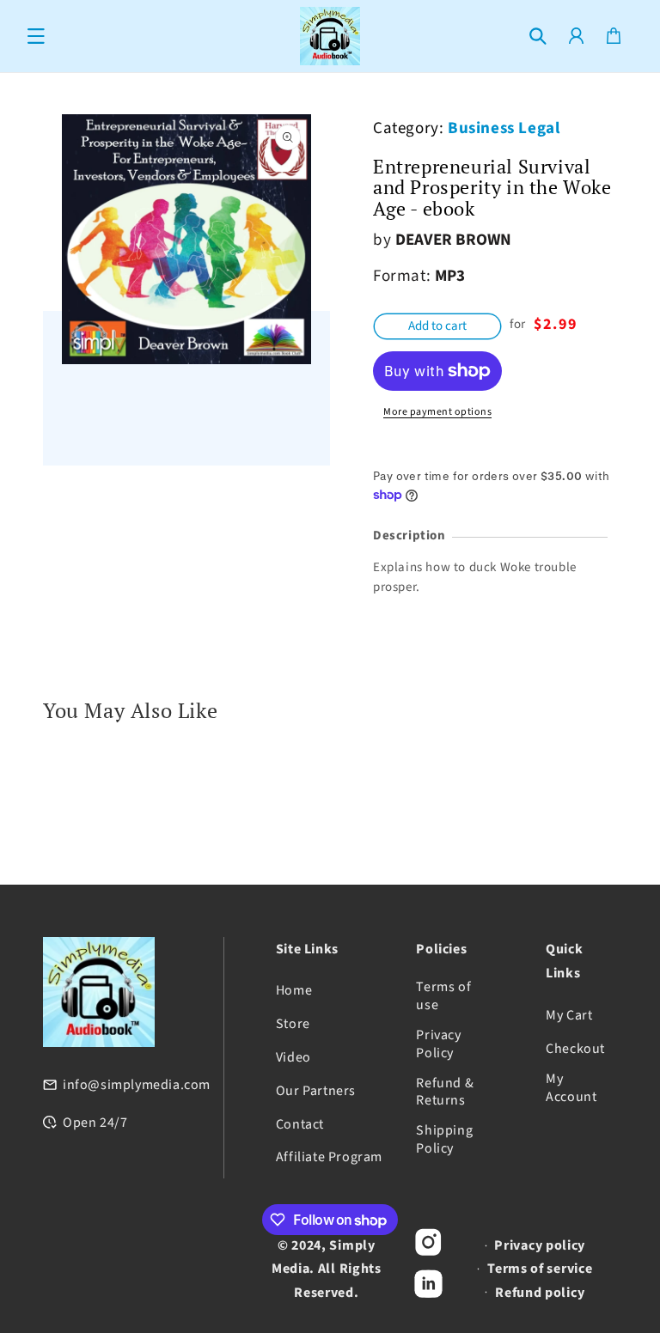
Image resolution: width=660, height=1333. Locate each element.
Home (294, 991)
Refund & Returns (445, 1092)
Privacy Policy (438, 1044)
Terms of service (539, 1268)
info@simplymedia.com (137, 1084)
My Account (571, 1088)
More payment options (437, 412)
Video (293, 1058)
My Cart (569, 1016)
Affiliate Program (329, 1157)
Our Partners (316, 1091)
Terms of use (443, 996)
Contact (300, 1125)
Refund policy (539, 1292)
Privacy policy (539, 1245)
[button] (36, 36)
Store (293, 1024)
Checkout (575, 1049)
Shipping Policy (444, 1140)
